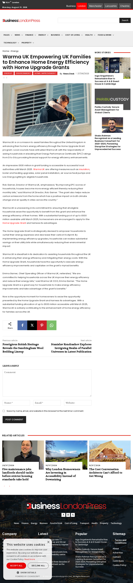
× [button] (48, 542)
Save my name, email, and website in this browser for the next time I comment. (45, 411)
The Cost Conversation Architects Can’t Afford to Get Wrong (105, 473)
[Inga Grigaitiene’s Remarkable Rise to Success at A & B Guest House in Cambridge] (112, 68)
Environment (23, 73)
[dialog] (27, 559)
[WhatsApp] (51, 325)
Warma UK (39, 169)
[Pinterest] (42, 325)
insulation (84, 169)
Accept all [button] (16, 565)
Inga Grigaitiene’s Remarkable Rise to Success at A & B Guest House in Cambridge (107, 79)
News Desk (68, 74)
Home (6, 51)
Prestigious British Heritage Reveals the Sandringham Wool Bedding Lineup (23, 348)
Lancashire (111, 6)
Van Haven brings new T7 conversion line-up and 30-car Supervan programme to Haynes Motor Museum (53, 543)
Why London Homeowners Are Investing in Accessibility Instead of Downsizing (63, 474)
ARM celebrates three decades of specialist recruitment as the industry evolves (54, 564)
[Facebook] (22, 325)
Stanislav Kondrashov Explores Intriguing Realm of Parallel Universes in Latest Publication (71, 348)
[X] (32, 325)
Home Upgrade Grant (14, 223)
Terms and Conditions (121, 541)
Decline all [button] (38, 565)
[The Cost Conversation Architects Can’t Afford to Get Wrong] (110, 455)
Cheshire (124, 6)
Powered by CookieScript (27, 576)
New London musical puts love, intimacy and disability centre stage (52, 554)
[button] (27, 572)
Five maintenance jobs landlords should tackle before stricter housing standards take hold (18, 474)
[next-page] (9, 486)
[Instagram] (68, 515)
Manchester (95, 6)
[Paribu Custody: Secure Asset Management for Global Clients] (112, 99)
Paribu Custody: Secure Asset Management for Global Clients (107, 110)
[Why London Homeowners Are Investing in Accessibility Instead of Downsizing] (66, 455)
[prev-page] (4, 486)
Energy (14, 51)
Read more (29, 559)
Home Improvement (45, 73)
